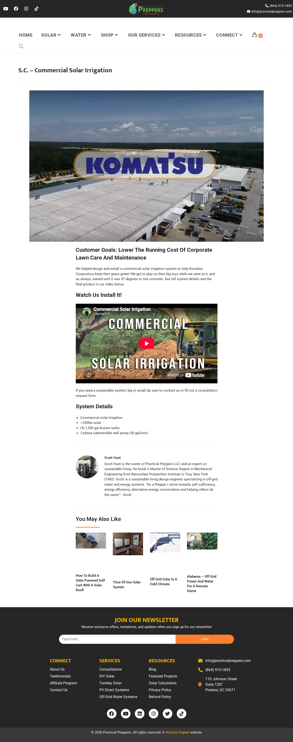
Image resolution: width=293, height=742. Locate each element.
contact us (171, 390)
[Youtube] (5, 8)
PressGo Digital (177, 732)
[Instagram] (26, 8)
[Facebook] (15, 8)
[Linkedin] (139, 713)
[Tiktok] (36, 8)
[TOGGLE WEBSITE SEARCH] (21, 47)
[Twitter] (167, 713)
